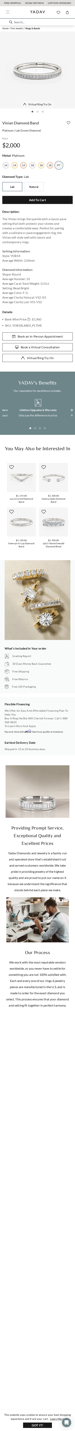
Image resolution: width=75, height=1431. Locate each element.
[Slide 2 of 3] (37, 111)
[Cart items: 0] (67, 12)
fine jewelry (17, 28)
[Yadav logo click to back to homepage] (37, 12)
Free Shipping (12, 3)
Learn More (57, 1418)
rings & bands (32, 28)
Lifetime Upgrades (59, 3)
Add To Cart (37, 200)
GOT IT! (37, 1425)
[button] (10, 22)
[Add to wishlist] (68, 123)
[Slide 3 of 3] (43, 111)
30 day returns (34, 3)
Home (5, 28)
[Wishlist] (58, 12)
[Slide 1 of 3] (32, 111)
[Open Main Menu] (7, 11)
